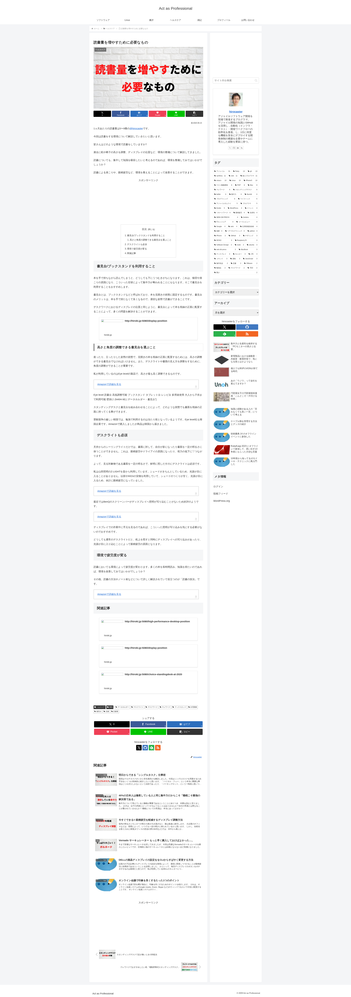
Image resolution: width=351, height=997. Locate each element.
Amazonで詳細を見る (109, 384)
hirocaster (236, 111)
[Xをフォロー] (139, 747)
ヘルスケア (101, 707)
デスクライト (138, 707)
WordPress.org (221, 501)
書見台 (98, 711)
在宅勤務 (193, 707)
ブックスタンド (180, 707)
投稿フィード (220, 493)
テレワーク (166, 707)
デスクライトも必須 (137, 244)
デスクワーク (153, 707)
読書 (107, 711)
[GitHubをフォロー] (145, 747)
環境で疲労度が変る (137, 248)
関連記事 (131, 253)
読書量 (115, 711)
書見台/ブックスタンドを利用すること (146, 235)
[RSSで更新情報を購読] (158, 747)
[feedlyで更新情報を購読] (238, 148)
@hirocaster (136, 128)
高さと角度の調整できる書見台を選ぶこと (150, 240)
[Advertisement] (148, 202)
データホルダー (123, 707)
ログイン (218, 486)
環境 (111, 707)
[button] (194, 114)
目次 (144, 229)
